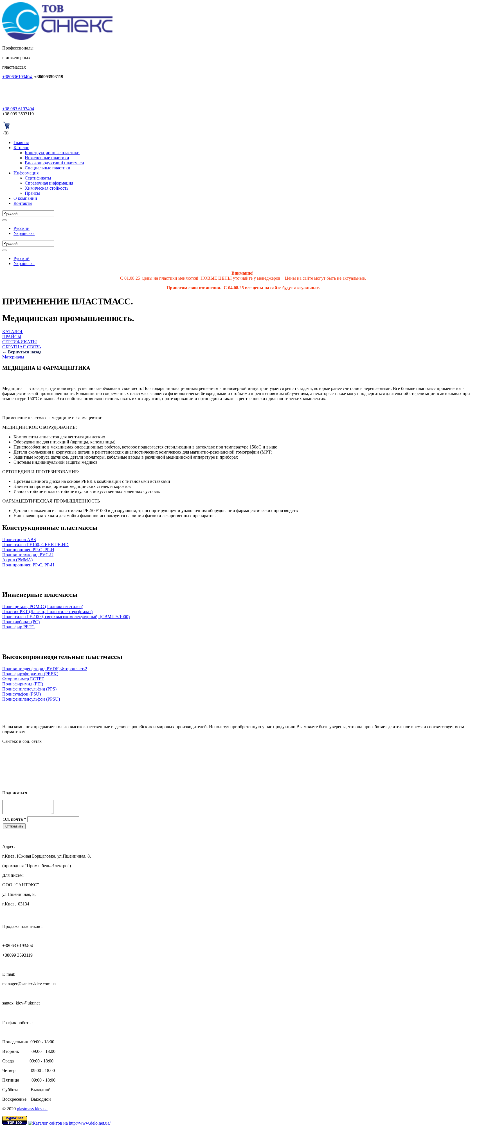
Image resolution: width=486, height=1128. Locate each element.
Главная (21, 142)
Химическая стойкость (46, 188)
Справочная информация (49, 183)
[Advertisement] (68, 576)
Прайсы (32, 193)
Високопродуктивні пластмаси (54, 162)
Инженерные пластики (47, 157)
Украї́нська (24, 233)
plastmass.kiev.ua (32, 1108)
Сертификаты (38, 178)
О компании (25, 198)
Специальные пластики (47, 167)
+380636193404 (17, 76)
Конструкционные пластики (52, 152)
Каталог (21, 147)
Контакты (23, 203)
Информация (26, 173)
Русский (22, 228)
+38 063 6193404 (18, 108)
